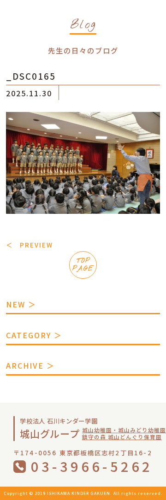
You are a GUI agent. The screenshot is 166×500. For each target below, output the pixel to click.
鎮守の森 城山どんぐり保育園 (122, 437)
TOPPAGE (83, 265)
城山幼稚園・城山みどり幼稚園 (124, 430)
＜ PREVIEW (29, 244)
